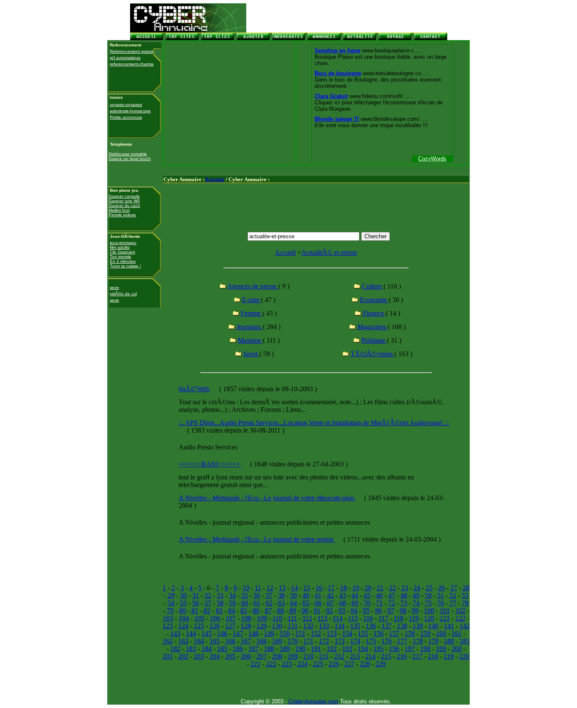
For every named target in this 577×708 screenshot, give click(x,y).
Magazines (372, 326)
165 (215, 641)
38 (281, 595)
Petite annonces (126, 117)
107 (231, 618)
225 (318, 663)
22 (392, 587)
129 (261, 625)
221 (255, 663)
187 (253, 648)
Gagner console (124, 196)
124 (183, 625)
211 (324, 656)
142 (465, 625)
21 (380, 587)
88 (280, 610)
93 (341, 610)
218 (433, 656)
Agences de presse (252, 286)
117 (383, 618)
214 (370, 656)
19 (355, 587)
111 (292, 618)
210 (308, 656)
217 (417, 656)
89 (292, 610)
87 (268, 610)
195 (378, 648)
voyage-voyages (126, 104)
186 (238, 648)
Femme (251, 313)
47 (391, 595)
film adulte (120, 247)
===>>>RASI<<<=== (210, 464)
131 (293, 625)
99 (415, 610)
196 (394, 648)
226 (334, 663)
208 (277, 656)
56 (195, 603)
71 (379, 603)
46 (379, 595)
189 (285, 648)
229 (381, 663)
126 (215, 625)
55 (183, 603)
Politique (374, 340)
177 (402, 641)
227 (349, 663)
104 (184, 618)
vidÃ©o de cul (123, 293)
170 (293, 641)
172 (324, 641)
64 (293, 603)
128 (246, 625)
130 (277, 625)
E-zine (251, 299)
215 (386, 656)
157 (394, 633)
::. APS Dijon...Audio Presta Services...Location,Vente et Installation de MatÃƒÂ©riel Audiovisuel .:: (314, 422)
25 (429, 587)
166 (230, 641)
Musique (250, 340)
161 (457, 633)
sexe (114, 287)
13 (282, 587)
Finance (374, 313)
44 (354, 595)
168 (261, 641)
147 (238, 633)
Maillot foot (119, 210)
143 (175, 633)
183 (191, 648)
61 (256, 603)
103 (168, 618)
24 (417, 587)
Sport (251, 353)
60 (244, 603)
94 (354, 610)
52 (452, 595)
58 (220, 603)
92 (329, 610)
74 (416, 603)
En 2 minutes (123, 261)
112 (307, 618)
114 (338, 618)
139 (418, 625)
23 (404, 587)
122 (460, 618)
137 (386, 625)
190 (300, 648)
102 (460, 610)
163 (183, 641)
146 (222, 633)
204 (215, 656)
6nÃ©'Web (195, 388)
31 (195, 595)
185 (222, 648)
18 (343, 587)
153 (332, 633)
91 (317, 610)
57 (207, 603)
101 (445, 610)
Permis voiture (122, 214)
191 (316, 648)
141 (449, 625)
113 (322, 618)
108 (246, 618)
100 (429, 610)
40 (305, 595)
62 (269, 603)
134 (340, 625)
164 (199, 641)
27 (453, 587)
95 (366, 610)
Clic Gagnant (122, 252)
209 (293, 656)
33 (220, 595)
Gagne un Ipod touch (130, 158)
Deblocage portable (128, 154)
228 (365, 663)
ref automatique (125, 57)
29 (171, 595)
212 (339, 656)
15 (306, 587)
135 (355, 625)
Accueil (285, 252)
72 (391, 603)
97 (390, 610)
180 (449, 641)
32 (207, 595)
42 (330, 595)
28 (466, 587)
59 (232, 603)
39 (293, 595)
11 (258, 587)
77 (452, 603)
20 (368, 587)
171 (308, 641)
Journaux (250, 326)
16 (319, 587)
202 (183, 656)
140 (433, 625)
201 (168, 656)
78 (465, 603)
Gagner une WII (124, 201)
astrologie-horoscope (130, 111)
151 (300, 633)
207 (261, 656)
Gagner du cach (124, 205)
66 (318, 603)
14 (294, 587)
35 (244, 595)
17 (331, 587)
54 (171, 603)
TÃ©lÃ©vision (373, 353)
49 (416, 595)
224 (302, 663)
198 (425, 648)
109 (262, 618)
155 (363, 633)
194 (363, 648)
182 (175, 648)
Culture (373, 286)
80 (182, 610)
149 (269, 633)
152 (316, 633)
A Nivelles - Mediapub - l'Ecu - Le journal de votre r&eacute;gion (267, 497)
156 (378, 633)
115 (353, 618)
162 (168, 641)
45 (367, 595)
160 (441, 633)
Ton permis (120, 256)
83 (219, 610)
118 (398, 618)
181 (465, 641)
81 (194, 610)
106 (215, 618)
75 (428, 603)
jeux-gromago (123, 242)
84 (231, 610)
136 (371, 625)
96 (378, 610)
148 (253, 633)
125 (199, 625)
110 (277, 618)
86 (256, 610)
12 (270, 587)
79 (170, 610)
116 (368, 618)
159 (425, 633)
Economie (374, 299)
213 (355, 656)
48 (403, 595)
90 (305, 610)
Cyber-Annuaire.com (313, 701)
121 (445, 618)
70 (367, 603)
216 (402, 656)
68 (342, 603)
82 (207, 610)
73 (403, 603)
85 (243, 610)
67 (330, 603)
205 (230, 656)
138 (402, 625)
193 (347, 648)
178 (418, 641)
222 (271, 663)
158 (410, 633)
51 (440, 595)
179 (433, 641)
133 (324, 625)
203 (199, 656)
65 (305, 603)
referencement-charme (132, 64)
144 (191, 633)
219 (449, 656)
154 (347, 633)
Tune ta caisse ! (125, 266)
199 (441, 648)
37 (269, 595)
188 (269, 648)
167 (246, 641)
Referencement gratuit (131, 51)
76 (440, 603)
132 (308, 625)
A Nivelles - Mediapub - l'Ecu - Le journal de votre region (257, 539)
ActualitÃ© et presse (329, 252)
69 (354, 603)
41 (318, 595)
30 (183, 595)
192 (332, 648)
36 (256, 595)
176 (386, 641)
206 (246, 656)
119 (414, 618)
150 (285, 633)
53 (465, 595)
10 (245, 587)
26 (441, 587)
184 (206, 648)
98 (403, 610)
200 (457, 648)
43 (342, 595)
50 (428, 595)
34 (232, 595)
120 (429, 618)
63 (281, 603)
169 (277, 641)
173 (340, 641)
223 (287, 663)
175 (371, 641)
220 (464, 656)
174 (355, 641)
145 (206, 633)
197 (410, 648)
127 (230, 625)
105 (199, 618)
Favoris (215, 179)
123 (168, 625)
